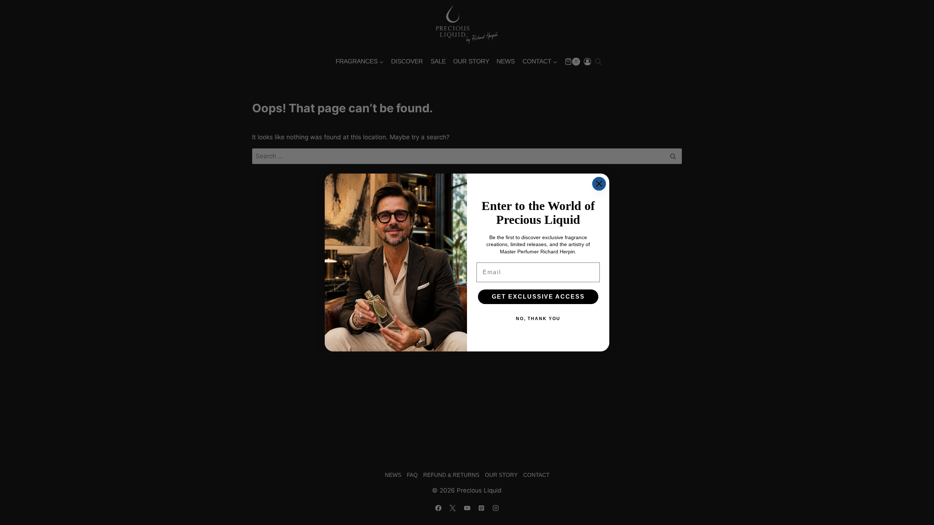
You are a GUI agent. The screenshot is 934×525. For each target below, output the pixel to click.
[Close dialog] (599, 183)
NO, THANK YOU (538, 318)
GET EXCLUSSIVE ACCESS (538, 296)
